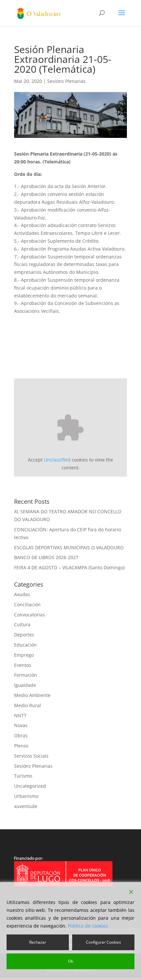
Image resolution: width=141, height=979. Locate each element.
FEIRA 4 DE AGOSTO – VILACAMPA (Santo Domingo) (69, 567)
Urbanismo (26, 796)
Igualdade (25, 685)
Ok (70, 961)
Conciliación (27, 604)
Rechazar (37, 942)
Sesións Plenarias (66, 81)
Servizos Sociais (31, 756)
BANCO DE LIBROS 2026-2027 (46, 557)
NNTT (20, 715)
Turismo (23, 776)
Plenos (21, 746)
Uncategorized (30, 786)
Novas (21, 725)
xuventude (25, 806)
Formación (25, 675)
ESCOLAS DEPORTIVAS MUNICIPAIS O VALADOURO (69, 547)
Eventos (22, 665)
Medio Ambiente (32, 695)
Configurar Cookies (103, 942)
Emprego (24, 655)
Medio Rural (27, 705)
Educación (25, 645)
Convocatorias (29, 615)
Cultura (22, 624)
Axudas (22, 594)
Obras (21, 735)
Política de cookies (88, 926)
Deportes (24, 634)
